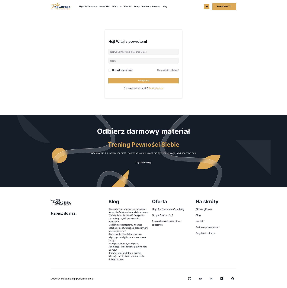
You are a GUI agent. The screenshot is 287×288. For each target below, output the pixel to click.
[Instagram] (189, 278)
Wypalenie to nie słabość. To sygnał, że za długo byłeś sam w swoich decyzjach (126, 218)
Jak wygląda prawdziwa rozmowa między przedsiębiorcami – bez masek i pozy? (127, 237)
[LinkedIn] (211, 278)
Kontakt (128, 6)
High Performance (88, 6)
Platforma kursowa (151, 6)
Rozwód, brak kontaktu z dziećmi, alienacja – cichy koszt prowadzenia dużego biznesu (126, 256)
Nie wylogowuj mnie (122, 70)
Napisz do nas (63, 213)
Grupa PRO (104, 6)
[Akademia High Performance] (60, 6)
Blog (164, 6)
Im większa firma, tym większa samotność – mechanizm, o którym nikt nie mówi (128, 246)
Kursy (137, 6)
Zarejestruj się (156, 88)
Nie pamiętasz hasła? (168, 70)
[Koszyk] (206, 6)
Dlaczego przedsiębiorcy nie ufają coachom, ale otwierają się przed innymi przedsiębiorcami (128, 227)
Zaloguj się (143, 80)
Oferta (115, 6)
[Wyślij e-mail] (221, 278)
